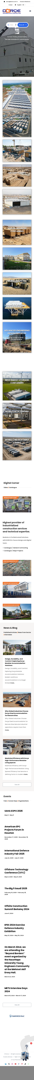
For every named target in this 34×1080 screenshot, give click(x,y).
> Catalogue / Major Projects (13, 551)
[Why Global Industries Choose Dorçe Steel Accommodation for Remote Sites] (17, 699)
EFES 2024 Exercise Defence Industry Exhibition (15, 928)
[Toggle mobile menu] (30, 11)
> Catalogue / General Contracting (15, 548)
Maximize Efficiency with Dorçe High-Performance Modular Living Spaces (14, 747)
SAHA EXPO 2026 (14, 810)
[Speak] (15, 25)
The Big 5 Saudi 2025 (16, 888)
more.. (12, 683)
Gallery (20, 647)
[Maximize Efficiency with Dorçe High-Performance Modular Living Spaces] (17, 746)
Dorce (7, 1054)
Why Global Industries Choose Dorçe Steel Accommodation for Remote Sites (14, 700)
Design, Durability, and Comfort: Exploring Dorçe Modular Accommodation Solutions (14, 647)
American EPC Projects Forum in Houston (14, 829)
